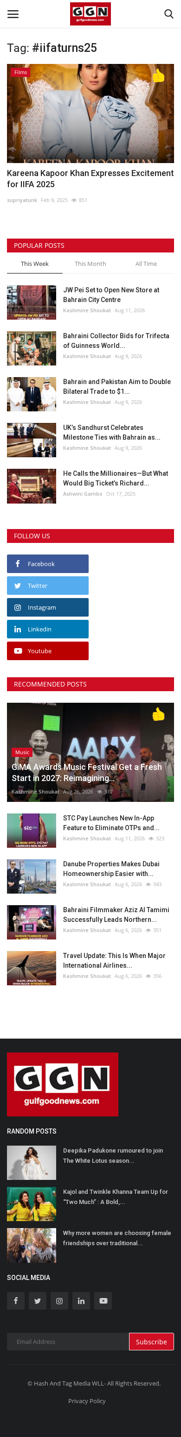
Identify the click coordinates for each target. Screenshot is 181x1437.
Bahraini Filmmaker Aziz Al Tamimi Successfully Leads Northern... (116, 914)
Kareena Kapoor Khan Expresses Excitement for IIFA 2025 (90, 178)
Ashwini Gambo (83, 493)
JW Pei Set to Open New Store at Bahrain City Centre (111, 294)
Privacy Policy (87, 1401)
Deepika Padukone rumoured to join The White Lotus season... (113, 1155)
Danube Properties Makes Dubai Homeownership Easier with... (111, 868)
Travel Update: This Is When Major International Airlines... (114, 960)
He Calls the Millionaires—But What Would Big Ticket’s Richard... (115, 478)
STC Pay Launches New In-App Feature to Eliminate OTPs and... (111, 823)
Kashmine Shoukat (87, 310)
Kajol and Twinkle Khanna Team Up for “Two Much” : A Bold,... (115, 1196)
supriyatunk (22, 199)
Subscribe (151, 1341)
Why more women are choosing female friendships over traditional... (117, 1238)
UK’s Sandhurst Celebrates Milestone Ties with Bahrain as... (112, 432)
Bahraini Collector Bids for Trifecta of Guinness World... (116, 340)
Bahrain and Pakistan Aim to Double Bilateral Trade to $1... (117, 386)
